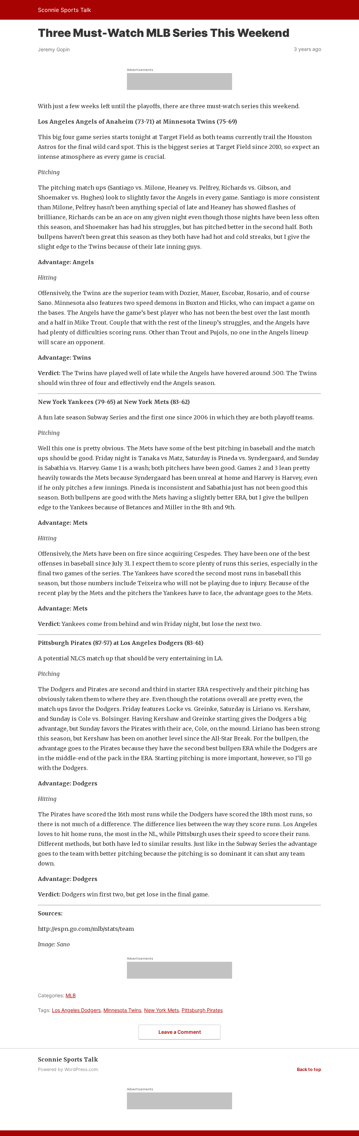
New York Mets (161, 1010)
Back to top (309, 1069)
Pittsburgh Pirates (202, 1010)
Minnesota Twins (122, 1010)
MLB (71, 995)
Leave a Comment (179, 1032)
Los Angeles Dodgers (76, 1010)
